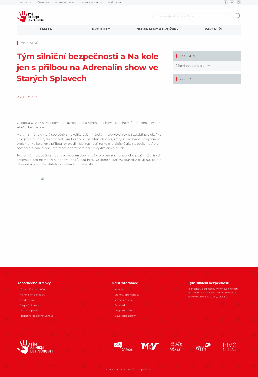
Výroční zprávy (123, 299)
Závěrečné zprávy (125, 315)
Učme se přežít (28, 310)
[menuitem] (45, 30)
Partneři (213, 29)
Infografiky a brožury (157, 29)
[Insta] (238, 2)
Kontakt (119, 289)
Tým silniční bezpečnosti (34, 289)
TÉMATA (45, 29)
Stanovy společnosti (127, 294)
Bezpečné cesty (29, 305)
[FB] (225, 2)
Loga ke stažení (124, 310)
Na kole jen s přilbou (32, 294)
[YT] (232, 2)
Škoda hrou (26, 299)
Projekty (101, 29)
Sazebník (120, 305)
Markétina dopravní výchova (36, 315)
